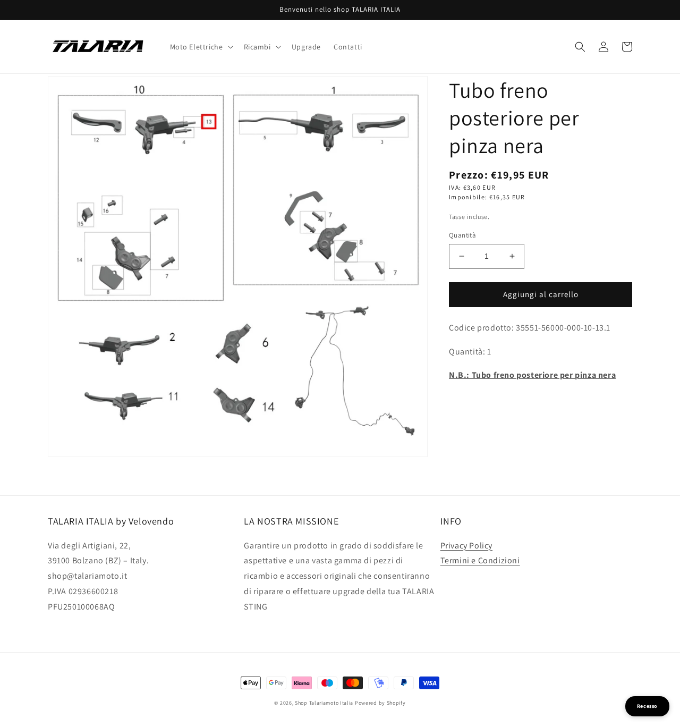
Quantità (462, 235)
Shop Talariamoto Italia (324, 702)
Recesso (647, 706)
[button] (200, 47)
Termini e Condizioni (480, 560)
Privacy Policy (466, 545)
